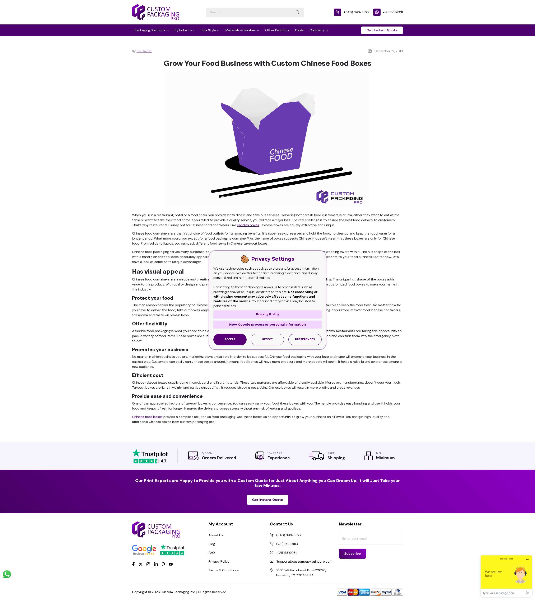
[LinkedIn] (156, 564)
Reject (267, 339)
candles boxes (248, 225)
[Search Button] (297, 12)
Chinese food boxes (147, 417)
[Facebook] (133, 564)
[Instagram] (148, 564)
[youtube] (171, 564)
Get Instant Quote (382, 30)
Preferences (305, 339)
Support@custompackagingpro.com (304, 561)
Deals (299, 30)
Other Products (277, 30)
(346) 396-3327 (356, 12)
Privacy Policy (219, 561)
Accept (230, 339)
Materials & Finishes (240, 30)
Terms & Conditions (224, 570)
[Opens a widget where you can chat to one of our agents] (506, 576)
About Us (216, 535)
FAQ (212, 553)
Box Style (209, 30)
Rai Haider (144, 51)
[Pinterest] (163, 564)
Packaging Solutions (150, 30)
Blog (212, 544)
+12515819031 (393, 12)
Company (317, 30)
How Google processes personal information (267, 324)
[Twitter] (141, 564)
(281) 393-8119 (287, 544)
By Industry (183, 30)
